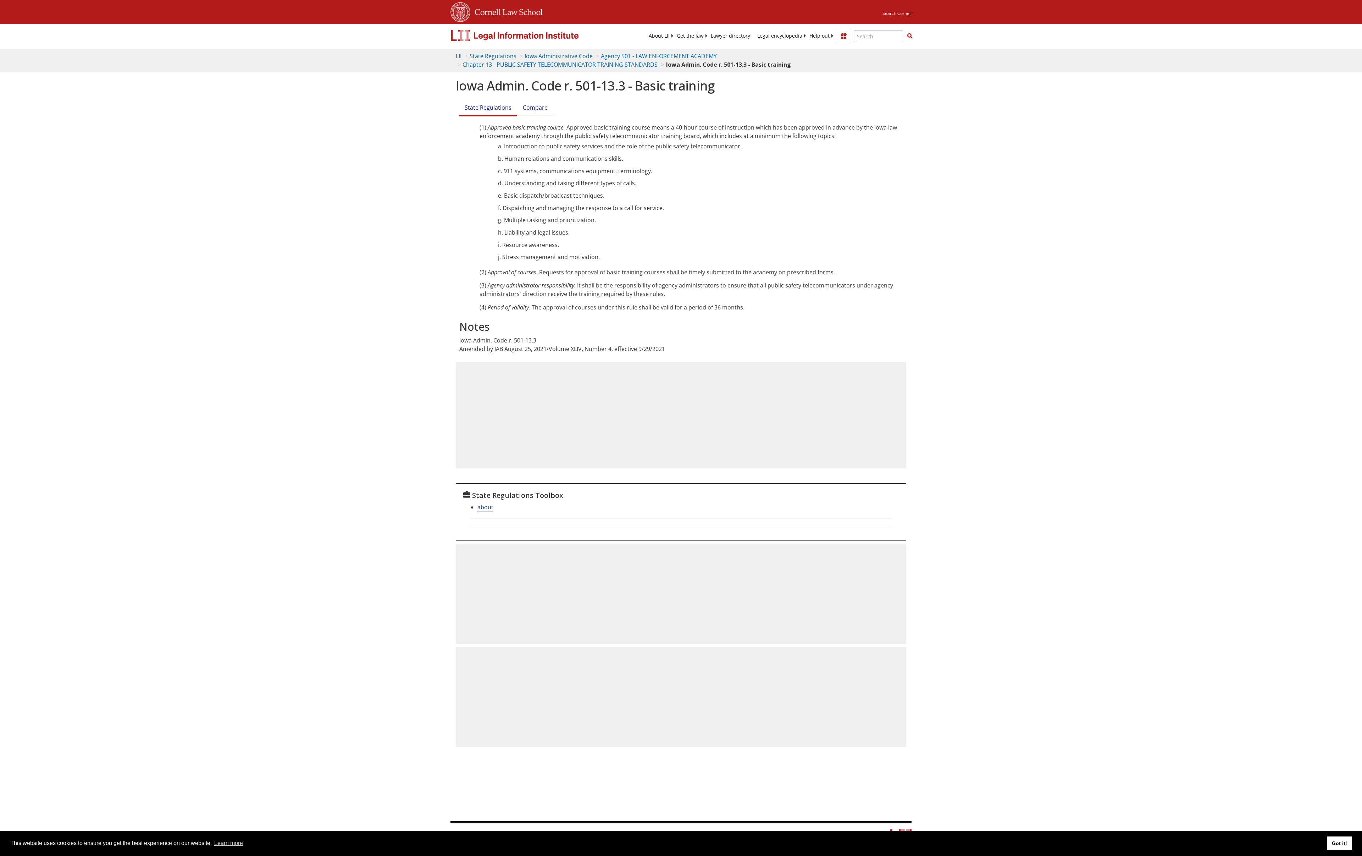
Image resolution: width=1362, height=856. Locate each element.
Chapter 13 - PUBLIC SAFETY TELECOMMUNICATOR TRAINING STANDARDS (560, 64)
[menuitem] (659, 35)
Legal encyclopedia (779, 36)
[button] (909, 35)
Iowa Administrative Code (559, 56)
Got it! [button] (1339, 843)
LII (458, 56)
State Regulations (493, 56)
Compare (535, 107)
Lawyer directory (730, 36)
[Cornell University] (460, 11)
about (485, 507)
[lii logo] (530, 35)
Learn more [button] (228, 843)
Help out (819, 36)
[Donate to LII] (844, 36)
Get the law (690, 36)
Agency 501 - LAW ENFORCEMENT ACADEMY (659, 56)
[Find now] (910, 36)
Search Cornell (897, 13)
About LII (659, 36)
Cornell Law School (506, 11)
